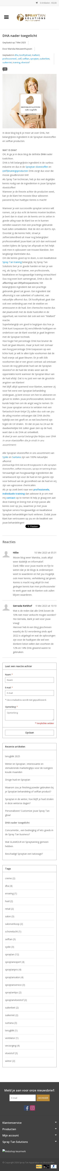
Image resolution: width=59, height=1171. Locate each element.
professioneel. (9, 58)
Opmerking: (11, 706)
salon (9, 916)
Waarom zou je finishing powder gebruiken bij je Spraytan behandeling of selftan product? (29, 789)
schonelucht (13, 931)
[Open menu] (6, 17)
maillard (35, 55)
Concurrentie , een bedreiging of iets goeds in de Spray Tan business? (29, 832)
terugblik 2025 (12, 756)
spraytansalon (14, 977)
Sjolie (5, 457)
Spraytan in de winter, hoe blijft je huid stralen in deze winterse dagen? (29, 801)
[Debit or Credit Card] (46, 1166)
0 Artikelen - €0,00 (48, 2)
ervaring (11, 893)
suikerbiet (44, 58)
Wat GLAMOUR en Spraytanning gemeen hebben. (27, 844)
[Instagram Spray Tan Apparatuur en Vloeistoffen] (32, 1108)
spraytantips (13, 992)
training (16, 62)
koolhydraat (25, 55)
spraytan (34, 58)
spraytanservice (15, 984)
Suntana (16, 457)
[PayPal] (38, 1166)
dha (16, 55)
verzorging (12, 1045)
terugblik (11, 1030)
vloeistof (25, 62)
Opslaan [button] (29, 732)
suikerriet (7, 62)
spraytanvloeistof (16, 1000)
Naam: (9, 674)
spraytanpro (13, 969)
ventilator (12, 1038)
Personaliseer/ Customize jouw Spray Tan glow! (27, 812)
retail (9, 908)
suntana (11, 1022)
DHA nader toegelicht (19, 35)
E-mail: (9, 687)
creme (10, 878)
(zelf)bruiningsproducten (15, 170)
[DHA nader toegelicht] (29, 102)
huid (9, 901)
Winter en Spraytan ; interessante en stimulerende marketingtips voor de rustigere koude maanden (29, 768)
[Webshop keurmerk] (29, 1151)
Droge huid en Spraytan (17, 779)
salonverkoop (14, 923)
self (19, 58)
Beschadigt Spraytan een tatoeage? (24, 853)
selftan (25, 58)
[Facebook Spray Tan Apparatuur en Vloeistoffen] (26, 1108)
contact (10, 497)
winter (10, 1060)
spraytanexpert (14, 962)
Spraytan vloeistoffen (37, 166)
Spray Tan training (12, 262)
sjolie (9, 946)
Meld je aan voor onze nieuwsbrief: (29, 1090)
